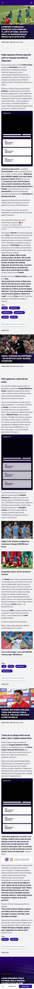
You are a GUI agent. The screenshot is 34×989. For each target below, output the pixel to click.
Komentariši (25, 986)
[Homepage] (31, 3)
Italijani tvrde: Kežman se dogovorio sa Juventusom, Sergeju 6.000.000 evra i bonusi (15, 544)
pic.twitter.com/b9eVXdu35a (11, 225)
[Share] (3, 986)
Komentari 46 (12, 986)
